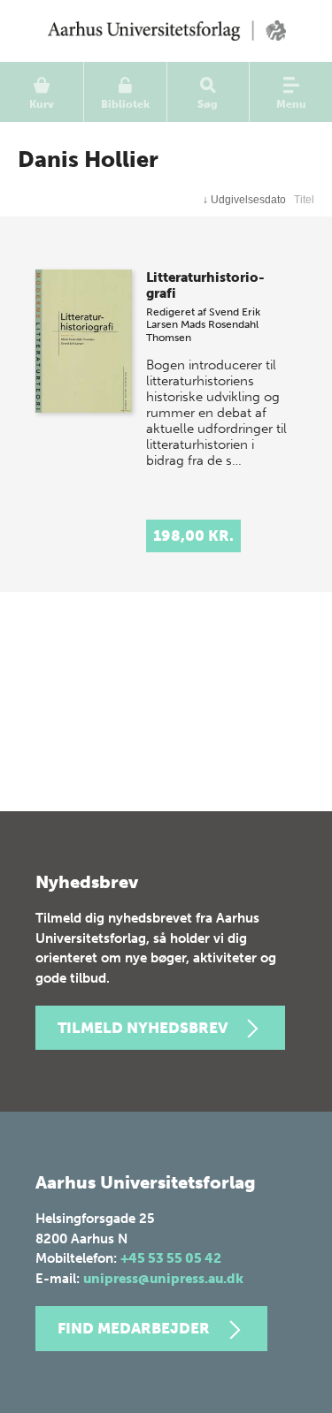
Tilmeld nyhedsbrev (143, 1028)
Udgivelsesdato (244, 200)
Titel (304, 200)
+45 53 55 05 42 (170, 1258)
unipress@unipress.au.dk (163, 1279)
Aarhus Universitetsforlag (166, 31)
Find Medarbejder (134, 1328)
